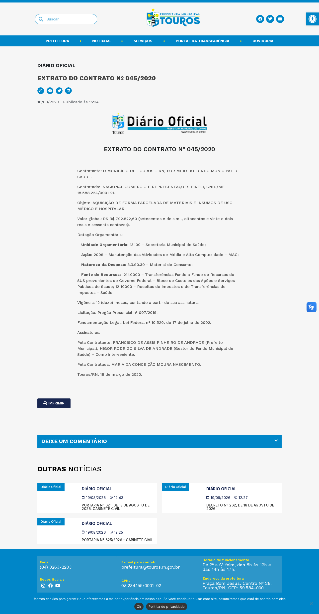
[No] (311, 603)
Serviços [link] (143, 41)
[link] (312, 18)
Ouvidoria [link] (262, 41)
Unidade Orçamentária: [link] (105, 244)
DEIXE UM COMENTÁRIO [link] (74, 441)
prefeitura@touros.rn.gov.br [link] (150, 567)
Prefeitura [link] (57, 41)
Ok (139, 607)
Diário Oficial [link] (97, 488)
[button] (40, 90)
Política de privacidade (167, 607)
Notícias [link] (101, 41)
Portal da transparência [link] (202, 41)
